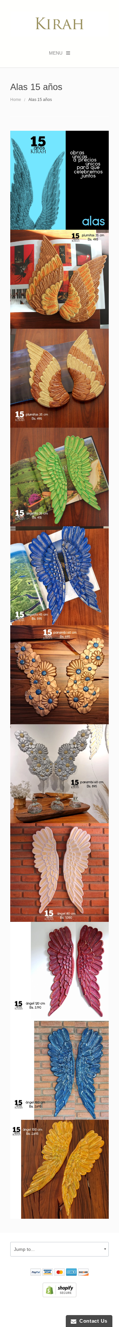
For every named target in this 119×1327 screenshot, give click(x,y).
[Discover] (83, 1272)
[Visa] (47, 1272)
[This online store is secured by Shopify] (59, 1289)
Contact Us (91, 1321)
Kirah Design (40, 1309)
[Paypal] (35, 1272)
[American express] (71, 1272)
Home (15, 99)
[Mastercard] (59, 1272)
